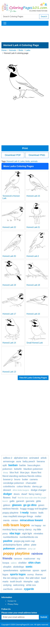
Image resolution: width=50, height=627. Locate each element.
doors (17, 494)
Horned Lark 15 (33, 196)
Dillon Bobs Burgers (21, 490)
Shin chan (34, 562)
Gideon (6, 505)
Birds (21, 50)
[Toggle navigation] (4, 23)
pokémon (21, 548)
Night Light (27, 533)
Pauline (7, 540)
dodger (7, 493)
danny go (37, 486)
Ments (6, 520)
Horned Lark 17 (9, 314)
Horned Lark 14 (9, 343)
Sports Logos (18, 574)
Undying (7, 585)
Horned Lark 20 (9, 256)
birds (27, 161)
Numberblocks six (29, 537)
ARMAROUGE (9, 461)
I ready (24, 512)
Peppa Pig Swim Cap (24, 541)
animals (34, 161)
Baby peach (29, 461)
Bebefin (18, 469)
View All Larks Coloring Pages (33, 378)
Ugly (36, 581)
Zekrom (18, 589)
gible (38, 501)
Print (25, 148)
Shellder (22, 562)
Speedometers (10, 570)
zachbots (8, 589)
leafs (40, 512)
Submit (43, 617)
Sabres (14, 563)
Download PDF (13, 155)
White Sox (31, 585)
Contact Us (12, 601)
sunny (30, 574)
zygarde (29, 588)
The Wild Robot (33, 578)
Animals (12, 50)
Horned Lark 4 (13, 161)
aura (18, 461)
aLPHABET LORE (21, 458)
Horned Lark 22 (9, 227)
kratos (33, 512)
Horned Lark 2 (33, 256)
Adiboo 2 (7, 458)
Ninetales (38, 533)
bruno (17, 479)
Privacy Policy (13, 604)
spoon (36, 570)
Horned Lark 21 (33, 227)
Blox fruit (14, 472)
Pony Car (31, 549)
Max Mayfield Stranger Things (18, 516)
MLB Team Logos (16, 525)
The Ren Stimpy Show (13, 578)
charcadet (31, 483)
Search (44, 16)
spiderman (25, 570)
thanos (39, 574)
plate (33, 544)
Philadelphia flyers (12, 544)
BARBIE (22, 465)
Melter (38, 516)
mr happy (36, 525)
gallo (12, 501)
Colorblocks (9, 486)
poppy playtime (16, 553)
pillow (26, 544)
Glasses (17, 505)
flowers (7, 497)
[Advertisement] (25, 34)
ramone (18, 558)
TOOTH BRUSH (16, 581)
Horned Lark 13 (9, 372)
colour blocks (24, 486)
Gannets (30, 501)
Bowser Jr (8, 479)
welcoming (18, 585)
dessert (7, 490)
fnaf (14, 497)
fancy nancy (35, 494)
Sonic (29, 566)
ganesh (20, 501)
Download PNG (37, 155)
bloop (5, 473)
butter (25, 479)
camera (34, 479)
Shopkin (7, 566)
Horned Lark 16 (33, 314)
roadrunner (29, 558)
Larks (27, 50)
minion (14, 520)
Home (4, 50)
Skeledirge (18, 566)
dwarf (24, 494)
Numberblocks (10, 537)
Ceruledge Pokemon (13, 483)
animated (34, 458)
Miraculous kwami (31, 520)
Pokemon (9, 548)
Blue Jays (24, 472)
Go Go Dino (30, 505)
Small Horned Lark (35, 343)
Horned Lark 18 (33, 285)
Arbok (44, 458)
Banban (13, 465)
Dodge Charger (38, 490)
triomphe (28, 581)
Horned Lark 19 (9, 285)
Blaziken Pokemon (33, 469)
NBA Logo (14, 533)
